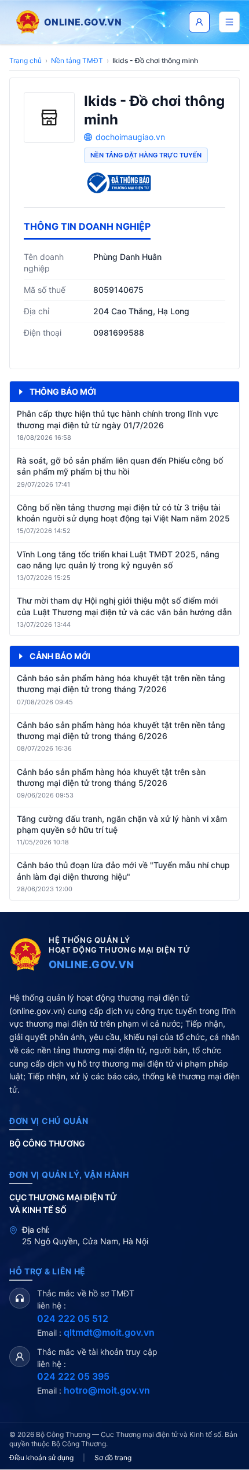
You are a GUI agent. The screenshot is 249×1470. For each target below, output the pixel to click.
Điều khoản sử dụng (41, 1457)
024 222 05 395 (73, 1376)
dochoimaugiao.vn (130, 137)
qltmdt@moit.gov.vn (109, 1332)
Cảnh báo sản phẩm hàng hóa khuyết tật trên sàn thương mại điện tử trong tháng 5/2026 (111, 777)
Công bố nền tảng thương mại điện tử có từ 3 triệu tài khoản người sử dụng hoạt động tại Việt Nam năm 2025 (123, 512)
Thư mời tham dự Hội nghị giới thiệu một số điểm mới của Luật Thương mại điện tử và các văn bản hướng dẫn (124, 606)
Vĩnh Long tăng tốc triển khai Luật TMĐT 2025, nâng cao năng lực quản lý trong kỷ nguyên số (118, 559)
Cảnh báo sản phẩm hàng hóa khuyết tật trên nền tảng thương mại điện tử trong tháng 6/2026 (121, 730)
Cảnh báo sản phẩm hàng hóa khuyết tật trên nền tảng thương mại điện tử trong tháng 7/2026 (121, 683)
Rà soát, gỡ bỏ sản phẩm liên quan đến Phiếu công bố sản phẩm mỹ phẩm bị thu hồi (120, 465)
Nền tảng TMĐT (77, 60)
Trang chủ (25, 60)
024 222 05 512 (72, 1318)
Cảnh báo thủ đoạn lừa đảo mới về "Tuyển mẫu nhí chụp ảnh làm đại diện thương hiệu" (123, 870)
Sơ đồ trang (112, 1457)
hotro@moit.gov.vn (107, 1390)
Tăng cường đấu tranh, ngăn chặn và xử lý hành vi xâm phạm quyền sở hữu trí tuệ (122, 824)
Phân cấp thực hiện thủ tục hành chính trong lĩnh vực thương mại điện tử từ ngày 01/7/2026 (117, 419)
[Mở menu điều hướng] (229, 22)
